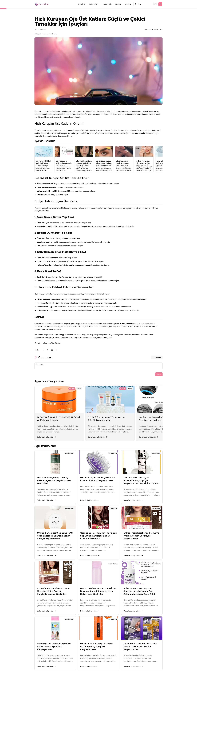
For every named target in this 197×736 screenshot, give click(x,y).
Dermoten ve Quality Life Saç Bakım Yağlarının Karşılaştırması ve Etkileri (54, 480)
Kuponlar (128, 4)
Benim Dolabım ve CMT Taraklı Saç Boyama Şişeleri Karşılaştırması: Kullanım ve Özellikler (98, 591)
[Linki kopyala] (56, 350)
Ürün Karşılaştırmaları (154, 29)
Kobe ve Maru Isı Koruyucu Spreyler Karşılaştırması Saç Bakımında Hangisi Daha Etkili (139, 591)
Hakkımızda (107, 4)
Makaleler (81, 4)
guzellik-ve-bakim (50, 34)
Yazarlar (118, 4)
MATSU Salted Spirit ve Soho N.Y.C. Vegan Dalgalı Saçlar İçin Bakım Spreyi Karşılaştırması (55, 536)
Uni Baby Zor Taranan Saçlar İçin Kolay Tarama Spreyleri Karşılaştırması (54, 646)
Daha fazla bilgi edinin (45, 437)
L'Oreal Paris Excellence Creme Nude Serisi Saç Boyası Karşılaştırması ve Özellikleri (53, 591)
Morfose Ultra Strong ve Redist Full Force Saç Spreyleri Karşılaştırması (96, 646)
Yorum (159, 374)
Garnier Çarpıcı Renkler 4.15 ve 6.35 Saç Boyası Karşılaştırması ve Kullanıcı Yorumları (98, 536)
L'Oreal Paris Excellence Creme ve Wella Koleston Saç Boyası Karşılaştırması (141, 536)
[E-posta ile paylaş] (52, 350)
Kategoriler (93, 4)
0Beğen (158, 357)
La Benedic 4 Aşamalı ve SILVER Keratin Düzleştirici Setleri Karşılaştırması (140, 646)
